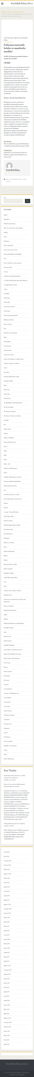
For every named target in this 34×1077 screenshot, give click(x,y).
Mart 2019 (6, 926)
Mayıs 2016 (7, 1031)
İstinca (5, 446)
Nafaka (5, 555)
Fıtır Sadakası (7, 341)
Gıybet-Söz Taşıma (9, 354)
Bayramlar (6, 241)
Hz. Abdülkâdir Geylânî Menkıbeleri (13, 403)
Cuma (5, 289)
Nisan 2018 (7, 948)
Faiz (5, 328)
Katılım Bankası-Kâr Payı (10, 486)
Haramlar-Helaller (8, 381)
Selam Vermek (7, 641)
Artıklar (6, 232)
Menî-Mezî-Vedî (8, 529)
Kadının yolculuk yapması (10, 468)
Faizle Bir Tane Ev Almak (10, 333)
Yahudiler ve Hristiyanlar (10, 746)
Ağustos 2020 (7, 874)
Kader (5, 459)
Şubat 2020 (7, 887)
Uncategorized (8, 724)
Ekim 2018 (6, 944)
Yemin (5, 750)
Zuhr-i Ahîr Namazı (9, 759)
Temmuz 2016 (8, 1022)
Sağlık (5, 614)
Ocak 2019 (6, 935)
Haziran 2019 (7, 913)
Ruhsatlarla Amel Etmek (10, 610)
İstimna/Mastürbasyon (10, 442)
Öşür (5, 586)
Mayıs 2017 (7, 978)
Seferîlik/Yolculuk (8, 628)
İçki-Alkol (6, 420)
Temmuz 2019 (8, 909)
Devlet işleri (7, 311)
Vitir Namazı (7, 737)
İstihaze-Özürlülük (9, 438)
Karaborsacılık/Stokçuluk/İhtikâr (12, 481)
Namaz (6, 560)
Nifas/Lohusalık (8, 569)
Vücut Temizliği (8, 741)
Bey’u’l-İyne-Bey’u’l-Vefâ (10, 250)
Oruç (5, 582)
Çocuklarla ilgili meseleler (10, 285)
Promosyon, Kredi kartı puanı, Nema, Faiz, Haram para (15, 600)
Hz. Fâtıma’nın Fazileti (10, 411)
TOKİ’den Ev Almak (9, 715)
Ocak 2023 (6, 852)
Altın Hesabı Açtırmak (9, 223)
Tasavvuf (6, 684)
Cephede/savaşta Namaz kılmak (12, 276)
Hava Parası (7, 389)
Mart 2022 (6, 856)
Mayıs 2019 (7, 917)
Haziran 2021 (7, 865)
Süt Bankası (7, 676)
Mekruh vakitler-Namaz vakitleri (12, 525)
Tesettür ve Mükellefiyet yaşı (11, 693)
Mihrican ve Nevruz (9, 542)
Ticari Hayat (7, 706)
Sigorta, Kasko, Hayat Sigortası (12, 658)
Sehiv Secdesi (7, 636)
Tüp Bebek (7, 719)
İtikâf (5, 455)
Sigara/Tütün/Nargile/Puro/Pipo (12, 654)
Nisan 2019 (7, 922)
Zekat (5, 754)
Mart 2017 (6, 987)
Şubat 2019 (7, 930)
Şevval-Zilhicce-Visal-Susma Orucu (13, 649)
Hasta (5, 385)
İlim (5, 424)
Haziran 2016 (7, 1027)
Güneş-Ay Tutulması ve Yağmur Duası (14, 359)
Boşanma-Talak (8, 267)
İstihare (6, 433)
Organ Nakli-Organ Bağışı (10, 577)
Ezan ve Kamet (8, 324)
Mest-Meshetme (8, 534)
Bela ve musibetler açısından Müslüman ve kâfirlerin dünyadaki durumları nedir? (16, 145)
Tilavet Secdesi (8, 711)
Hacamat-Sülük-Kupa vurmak (11, 376)
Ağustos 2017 (7, 965)
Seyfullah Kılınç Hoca (22, 3)
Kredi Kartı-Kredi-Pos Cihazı (11, 494)
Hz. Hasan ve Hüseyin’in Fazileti (12, 416)
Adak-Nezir (7, 219)
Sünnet (6, 667)
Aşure (5, 237)
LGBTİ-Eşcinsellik (8, 516)
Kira (5, 490)
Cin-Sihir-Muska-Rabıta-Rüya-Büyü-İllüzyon (15, 280)
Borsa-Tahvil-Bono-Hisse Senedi (12, 263)
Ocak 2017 (6, 996)
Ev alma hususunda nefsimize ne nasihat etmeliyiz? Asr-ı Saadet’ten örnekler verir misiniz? (14, 778)
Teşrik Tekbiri (7, 697)
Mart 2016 (6, 1040)
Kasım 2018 (7, 939)
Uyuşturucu (7, 728)
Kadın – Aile (7, 464)
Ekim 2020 (7, 869)
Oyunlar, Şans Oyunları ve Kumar (12, 590)
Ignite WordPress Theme (15, 1073)
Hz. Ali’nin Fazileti (9, 407)
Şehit (5, 632)
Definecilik (7, 302)
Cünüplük (6, 293)
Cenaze (6, 272)
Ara (5, 198)
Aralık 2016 (7, 1000)
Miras (5, 547)
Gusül (5, 368)
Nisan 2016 (7, 1035)
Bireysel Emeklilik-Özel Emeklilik (12, 254)
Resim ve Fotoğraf (9, 606)
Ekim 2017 (7, 957)
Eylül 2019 (6, 900)
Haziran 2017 (7, 974)
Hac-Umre (6, 372)
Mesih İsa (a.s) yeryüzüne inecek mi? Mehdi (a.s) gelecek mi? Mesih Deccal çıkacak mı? (15, 155)
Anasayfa (5, 12)
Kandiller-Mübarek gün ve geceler (13, 477)
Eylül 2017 (6, 961)
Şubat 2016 (7, 1044)
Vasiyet (6, 732)
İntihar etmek (7, 429)
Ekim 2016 (7, 1009)
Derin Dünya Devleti (9, 306)
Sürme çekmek (8, 671)
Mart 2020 (7, 882)
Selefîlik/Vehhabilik (9, 645)
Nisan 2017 (7, 983)
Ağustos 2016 (7, 1018)
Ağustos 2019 (7, 904)
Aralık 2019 (7, 896)
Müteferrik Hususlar (9, 551)
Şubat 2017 (7, 992)
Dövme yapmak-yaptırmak (10, 315)
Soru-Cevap (17, 12)
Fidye (5, 337)
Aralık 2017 (7, 952)
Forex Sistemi (7, 346)
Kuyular (6, 507)
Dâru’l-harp (7, 298)
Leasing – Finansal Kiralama (11, 512)
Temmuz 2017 (8, 970)
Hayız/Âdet (7, 394)
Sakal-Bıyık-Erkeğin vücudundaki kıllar (14, 623)
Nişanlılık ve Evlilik (9, 573)
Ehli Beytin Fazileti (9, 320)
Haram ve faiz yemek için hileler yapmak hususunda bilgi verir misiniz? (14, 785)
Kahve (5, 472)
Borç (5, 258)
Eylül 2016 (6, 1013)
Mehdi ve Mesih (8, 521)
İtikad (5, 451)
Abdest (5, 215)
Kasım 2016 (7, 1005)
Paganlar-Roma (8, 595)
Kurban (6, 503)
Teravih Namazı (8, 689)
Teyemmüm (7, 702)
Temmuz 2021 (8, 861)
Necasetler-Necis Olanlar (10, 564)
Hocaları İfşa (7, 398)
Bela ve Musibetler (13, 179)
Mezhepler (7, 538)
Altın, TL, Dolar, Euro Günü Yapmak (13, 228)
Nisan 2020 (7, 878)
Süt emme (6, 680)
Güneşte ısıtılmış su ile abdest (11, 363)
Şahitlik (6, 619)
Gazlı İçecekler (7, 350)
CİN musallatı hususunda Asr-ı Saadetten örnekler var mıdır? (14, 825)
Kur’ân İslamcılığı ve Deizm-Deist (13, 499)
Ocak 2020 (7, 891)
